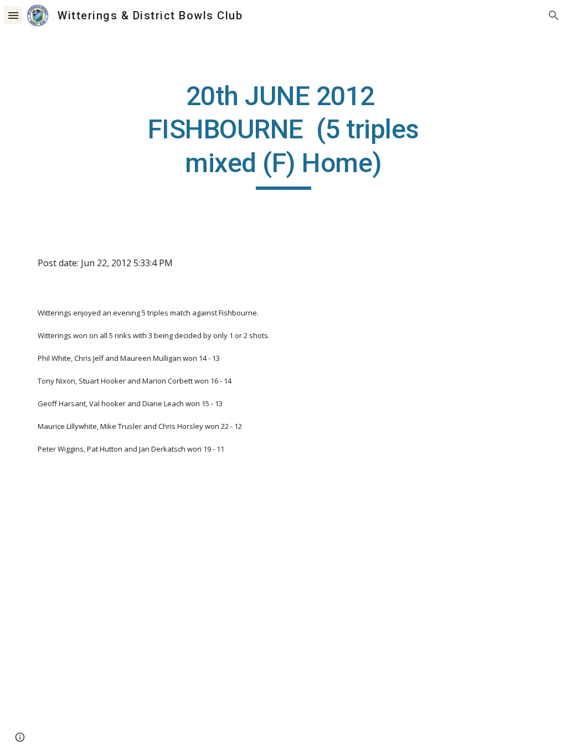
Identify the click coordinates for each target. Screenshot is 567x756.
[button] (13, 15)
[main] (283, 134)
